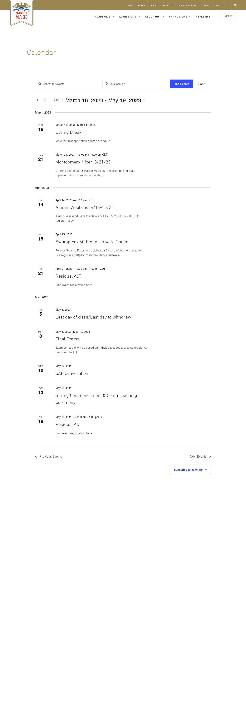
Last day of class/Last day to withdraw (93, 316)
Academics (102, 16)
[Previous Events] (37, 100)
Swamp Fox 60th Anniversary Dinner (92, 241)
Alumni (141, 5)
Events (206, 5)
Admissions (127, 16)
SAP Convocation (72, 373)
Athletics (203, 16)
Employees (167, 5)
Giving (130, 5)
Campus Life (178, 16)
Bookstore (221, 5)
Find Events (181, 84)
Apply (228, 16)
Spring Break (68, 132)
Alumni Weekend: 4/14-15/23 (85, 207)
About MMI (152, 16)
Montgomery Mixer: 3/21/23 (83, 161)
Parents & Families (188, 5)
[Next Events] (44, 100)
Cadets (153, 5)
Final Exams (67, 338)
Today (56, 99)
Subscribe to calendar (188, 469)
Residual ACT (68, 276)
